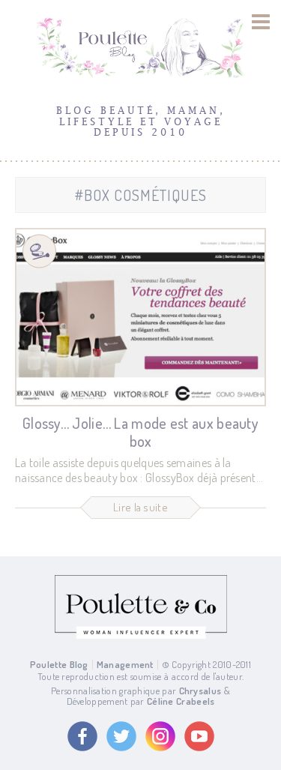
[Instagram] (160, 736)
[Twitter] (121, 736)
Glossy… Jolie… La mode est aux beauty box (140, 432)
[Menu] (261, 21)
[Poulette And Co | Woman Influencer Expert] (141, 635)
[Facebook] (82, 736)
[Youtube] (199, 736)
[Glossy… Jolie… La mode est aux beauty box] (140, 317)
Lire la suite (140, 507)
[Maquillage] (39, 251)
